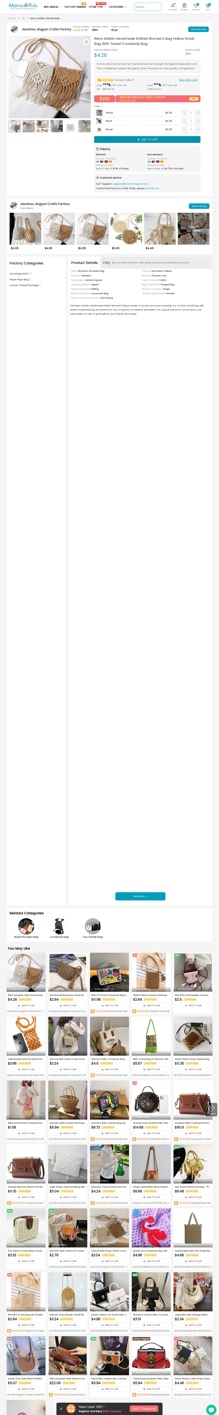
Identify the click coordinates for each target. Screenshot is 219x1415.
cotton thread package (25, 285)
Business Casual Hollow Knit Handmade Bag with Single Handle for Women (109, 1186)
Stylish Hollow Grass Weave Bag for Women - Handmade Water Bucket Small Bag (193, 1059)
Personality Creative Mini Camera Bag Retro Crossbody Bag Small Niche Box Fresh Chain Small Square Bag (109, 1378)
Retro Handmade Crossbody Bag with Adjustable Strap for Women (26, 1123)
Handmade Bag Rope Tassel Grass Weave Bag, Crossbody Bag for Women (68, 995)
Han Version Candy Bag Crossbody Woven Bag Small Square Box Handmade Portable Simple (25, 1250)
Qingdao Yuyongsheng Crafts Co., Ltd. (26, 1331)
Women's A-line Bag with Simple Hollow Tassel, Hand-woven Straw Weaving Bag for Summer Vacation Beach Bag (26, 1314)
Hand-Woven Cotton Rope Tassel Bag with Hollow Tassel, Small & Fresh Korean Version (193, 1378)
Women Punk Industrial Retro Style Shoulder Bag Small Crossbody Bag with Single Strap (151, 1123)
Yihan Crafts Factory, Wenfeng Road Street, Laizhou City (193, 1075)
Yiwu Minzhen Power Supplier (109, 1203)
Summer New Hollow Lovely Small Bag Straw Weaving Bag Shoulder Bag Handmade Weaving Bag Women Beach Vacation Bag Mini (68, 1059)
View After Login (188, 80)
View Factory (198, 29)
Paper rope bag (20, 279)
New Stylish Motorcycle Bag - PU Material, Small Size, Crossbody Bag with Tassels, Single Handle (192, 1186)
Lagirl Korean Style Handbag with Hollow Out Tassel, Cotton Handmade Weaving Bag (67, 1186)
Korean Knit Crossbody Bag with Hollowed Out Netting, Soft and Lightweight (151, 1250)
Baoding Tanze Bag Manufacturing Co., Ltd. (67, 1267)
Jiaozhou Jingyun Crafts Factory (25, 1011)
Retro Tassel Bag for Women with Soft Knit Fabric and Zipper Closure (151, 1059)
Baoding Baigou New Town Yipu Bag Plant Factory (109, 1011)
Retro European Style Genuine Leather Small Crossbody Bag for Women (68, 1378)
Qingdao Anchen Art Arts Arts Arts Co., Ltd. (150, 1203)
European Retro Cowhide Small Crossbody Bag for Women (193, 1123)
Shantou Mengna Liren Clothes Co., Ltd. (151, 1075)
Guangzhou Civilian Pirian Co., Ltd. (192, 1139)
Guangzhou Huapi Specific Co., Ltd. (25, 1203)
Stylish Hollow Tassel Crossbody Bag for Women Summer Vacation (151, 995)
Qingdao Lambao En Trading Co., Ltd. (67, 1011)
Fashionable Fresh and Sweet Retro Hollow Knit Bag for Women (193, 1250)
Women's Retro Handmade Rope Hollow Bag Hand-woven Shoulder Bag (68, 1123)
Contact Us (152, 188)
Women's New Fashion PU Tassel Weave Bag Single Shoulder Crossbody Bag (67, 1250)
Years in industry (120, 26)
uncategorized (21, 273)
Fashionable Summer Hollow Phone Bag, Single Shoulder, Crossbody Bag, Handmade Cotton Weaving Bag (26, 1059)
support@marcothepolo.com (130, 184)
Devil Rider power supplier (150, 1139)
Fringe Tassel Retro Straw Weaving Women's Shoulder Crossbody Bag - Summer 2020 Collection (150, 1186)
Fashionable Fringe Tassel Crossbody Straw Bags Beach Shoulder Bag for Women (109, 1250)
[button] (86, 77)
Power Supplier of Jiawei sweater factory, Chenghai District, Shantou (26, 1395)
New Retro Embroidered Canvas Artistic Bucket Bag (193, 995)
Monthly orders (100, 26)
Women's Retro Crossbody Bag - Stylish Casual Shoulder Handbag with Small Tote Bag (108, 1059)
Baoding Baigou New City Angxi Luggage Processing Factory (151, 1395)
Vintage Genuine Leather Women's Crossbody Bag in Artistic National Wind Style (26, 1186)
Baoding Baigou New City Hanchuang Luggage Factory (109, 1331)
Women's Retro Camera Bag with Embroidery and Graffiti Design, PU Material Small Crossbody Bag (109, 1123)
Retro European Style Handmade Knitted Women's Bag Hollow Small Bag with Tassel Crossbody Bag (26, 995)
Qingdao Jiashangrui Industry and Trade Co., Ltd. (150, 1011)
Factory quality (81, 26)
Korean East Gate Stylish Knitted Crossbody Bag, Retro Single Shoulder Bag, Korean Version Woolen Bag (26, 1378)
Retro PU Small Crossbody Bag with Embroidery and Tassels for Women (109, 995)
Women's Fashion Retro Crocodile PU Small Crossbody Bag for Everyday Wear (151, 1314)
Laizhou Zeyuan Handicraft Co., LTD (26, 1139)
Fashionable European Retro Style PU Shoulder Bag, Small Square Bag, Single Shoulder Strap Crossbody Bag (150, 1378)
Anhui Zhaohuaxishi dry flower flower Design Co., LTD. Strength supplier (26, 1075)
